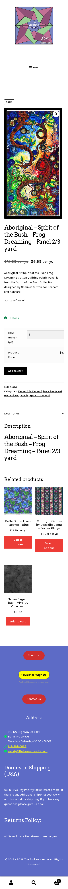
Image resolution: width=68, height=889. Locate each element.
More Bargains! (52, 391)
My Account (11, 883)
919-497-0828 (17, 746)
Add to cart (15, 371)
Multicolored (11, 395)
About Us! (34, 655)
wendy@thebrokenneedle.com (28, 751)
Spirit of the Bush (40, 395)
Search (34, 883)
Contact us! (34, 699)
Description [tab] (12, 413)
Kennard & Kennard (30, 391)
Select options (18, 542)
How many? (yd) (12, 337)
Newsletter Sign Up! (34, 675)
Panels (24, 395)
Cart (52, 879)
